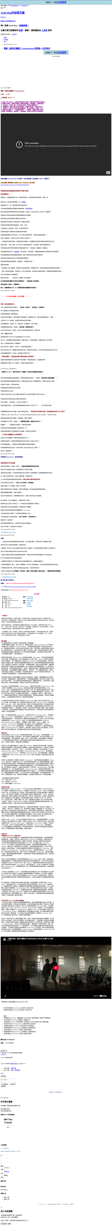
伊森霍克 (29, 603)
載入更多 (3, 1076)
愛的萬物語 (29, 208)
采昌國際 (6, 590)
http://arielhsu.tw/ (8, 21)
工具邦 (44, 30)
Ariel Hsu (3, 1054)
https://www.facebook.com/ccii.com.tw (18, 590)
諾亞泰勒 (29, 604)
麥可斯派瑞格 (30, 596)
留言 (16, 1063)
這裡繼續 (61, 52)
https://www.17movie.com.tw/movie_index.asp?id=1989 (23, 586)
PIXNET (44, 1204)
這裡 (21, 30)
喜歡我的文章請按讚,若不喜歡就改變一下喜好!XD (10, 1151)
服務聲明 (71, 1204)
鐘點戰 (24, 202)
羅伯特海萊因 (30, 600)
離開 (9, 1223)
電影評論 (13, 1068)
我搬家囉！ (24, 25)
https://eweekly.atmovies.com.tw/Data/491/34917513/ (15, 185)
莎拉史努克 (29, 606)
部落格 (6, 39)
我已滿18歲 (4, 1223)
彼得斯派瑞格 (30, 598)
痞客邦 (12, 1063)
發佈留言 (3, 1086)
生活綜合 (14, 34)
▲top (2, 1073)
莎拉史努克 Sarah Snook (9, 532)
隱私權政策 (65, 1204)
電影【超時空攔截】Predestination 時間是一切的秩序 (27, 48)
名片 (5, 41)
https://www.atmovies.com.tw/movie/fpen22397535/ (19, 583)
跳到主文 (3, 17)
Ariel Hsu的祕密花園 (13, 12)
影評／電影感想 (15, 1070)
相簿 (5, 37)
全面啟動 (16, 251)
